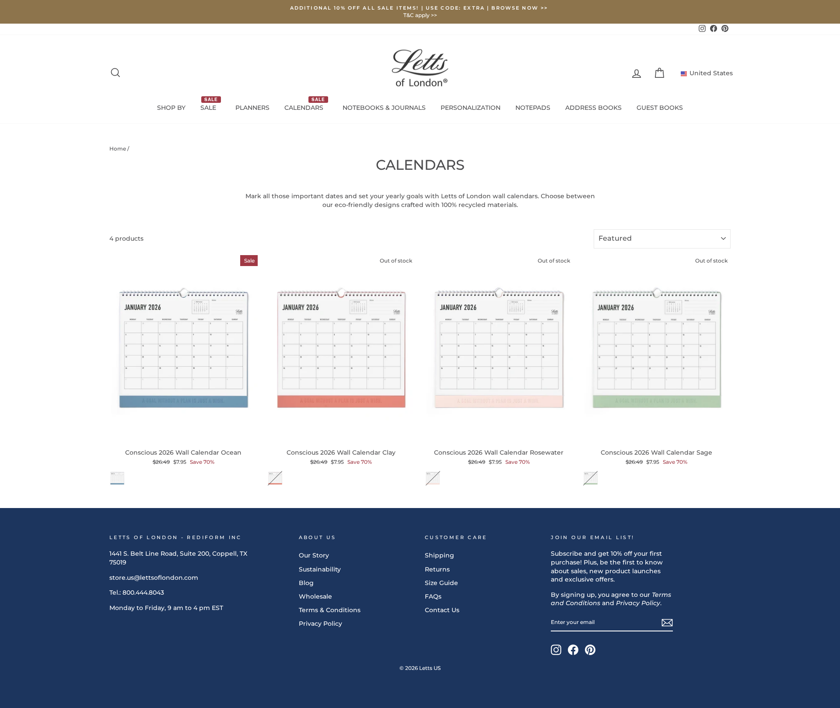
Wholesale (315, 596)
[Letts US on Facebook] (573, 650)
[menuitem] (171, 108)
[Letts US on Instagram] (556, 650)
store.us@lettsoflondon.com (153, 578)
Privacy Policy (320, 623)
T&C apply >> (420, 15)
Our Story (314, 555)
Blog (306, 583)
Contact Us (442, 610)
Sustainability (320, 569)
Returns (437, 569)
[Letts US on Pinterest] (590, 650)
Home (117, 148)
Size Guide (441, 583)
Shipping (439, 555)
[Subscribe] (667, 622)
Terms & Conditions (329, 610)
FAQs (433, 596)
